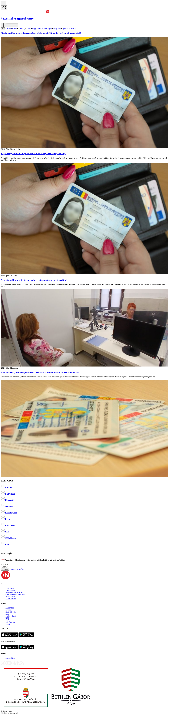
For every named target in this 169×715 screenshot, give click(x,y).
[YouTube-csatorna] (8, 665)
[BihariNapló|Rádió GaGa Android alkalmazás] (26, 649)
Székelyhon (10, 608)
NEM (5, 567)
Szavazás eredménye (16, 569)
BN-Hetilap (71, 28)
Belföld (14, 28)
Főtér (7, 620)
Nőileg (8, 618)
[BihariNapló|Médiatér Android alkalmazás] (26, 636)
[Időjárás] (4, 7)
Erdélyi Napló (11, 612)
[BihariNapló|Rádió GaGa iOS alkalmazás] (10, 649)
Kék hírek (44, 28)
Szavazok (5, 569)
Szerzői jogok (11, 590)
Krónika (8, 610)
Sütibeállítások (11, 599)
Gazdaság (21, 28)
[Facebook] (3, 665)
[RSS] (21, 665)
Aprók (64, 28)
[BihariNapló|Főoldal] (47, 709)
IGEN (5, 565)
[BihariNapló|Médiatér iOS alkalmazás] (10, 636)
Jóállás (8, 624)
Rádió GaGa (10, 622)
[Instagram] (12, 665)
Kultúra (28, 28)
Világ (55, 28)
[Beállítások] (3, 25)
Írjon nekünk (10, 658)
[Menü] (9, 25)
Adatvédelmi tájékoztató (14, 592)
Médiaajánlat (10, 596)
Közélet (8, 28)
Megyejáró (36, 28)
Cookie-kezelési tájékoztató (15, 594)
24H (3, 28)
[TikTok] (17, 665)
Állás (59, 28)
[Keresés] (3, 3)
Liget (7, 614)
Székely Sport (11, 616)
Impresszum (10, 588)
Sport (50, 28)
